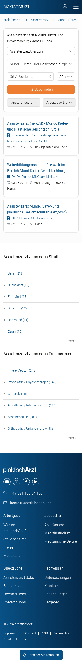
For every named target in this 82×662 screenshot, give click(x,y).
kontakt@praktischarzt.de (30, 503)
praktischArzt (13, 20)
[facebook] (26, 481)
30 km (64, 77)
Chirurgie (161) (18, 393)
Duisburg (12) (17, 308)
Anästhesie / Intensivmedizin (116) (32, 405)
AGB (45, 633)
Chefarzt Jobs (14, 602)
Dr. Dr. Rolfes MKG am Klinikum (34, 177)
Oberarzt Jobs (14, 594)
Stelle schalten (15, 539)
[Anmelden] (65, 7)
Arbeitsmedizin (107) (22, 417)
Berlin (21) (15, 273)
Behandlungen (56, 594)
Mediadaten (13, 555)
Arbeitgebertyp (56, 102)
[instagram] (16, 481)
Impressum (11, 633)
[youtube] (7, 481)
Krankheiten (54, 586)
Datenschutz (63, 633)
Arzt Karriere (54, 525)
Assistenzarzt (40, 20)
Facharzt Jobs (14, 586)
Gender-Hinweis (14, 639)
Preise (8, 547)
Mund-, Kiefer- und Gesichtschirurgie (39, 64)
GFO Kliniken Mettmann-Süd (32, 218)
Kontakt (30, 633)
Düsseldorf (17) (18, 285)
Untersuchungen (57, 577)
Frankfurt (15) (18, 296)
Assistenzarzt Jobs (18, 577)
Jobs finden (44, 89)
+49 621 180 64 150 (26, 493)
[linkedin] (35, 481)
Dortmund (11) (18, 320)
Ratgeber (51, 602)
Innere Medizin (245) (22, 370)
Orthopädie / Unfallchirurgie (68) (30, 428)
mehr (71, 340)
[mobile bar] (76, 7)
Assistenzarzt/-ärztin (26, 51)
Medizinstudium (57, 533)
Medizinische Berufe (60, 541)
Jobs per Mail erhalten (43, 655)
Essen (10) (15, 331)
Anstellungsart (21, 102)
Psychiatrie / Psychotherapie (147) (32, 382)
